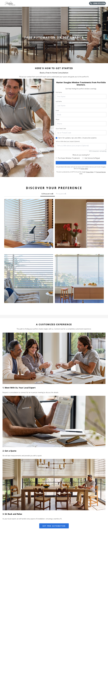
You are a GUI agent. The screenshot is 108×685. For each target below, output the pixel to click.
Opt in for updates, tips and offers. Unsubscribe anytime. (77, 138)
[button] (2, 3)
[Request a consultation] (81, 162)
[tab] (47, 194)
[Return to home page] (11, 3)
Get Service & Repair (92, 158)
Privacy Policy (89, 172)
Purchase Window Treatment (69, 158)
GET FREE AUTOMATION (54, 526)
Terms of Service (101, 172)
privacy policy (84, 168)
